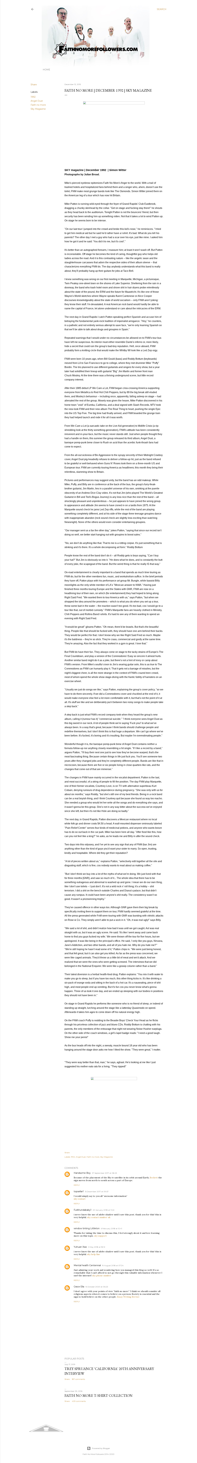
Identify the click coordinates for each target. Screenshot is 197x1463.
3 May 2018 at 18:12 (96, 1247)
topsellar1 (79, 1191)
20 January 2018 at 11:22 (103, 1210)
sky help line (93, 1254)
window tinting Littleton (87, 1228)
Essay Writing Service (128, 1296)
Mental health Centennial (87, 1265)
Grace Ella (79, 1286)
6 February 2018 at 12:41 (111, 1228)
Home (46, 69)
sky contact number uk (98, 1217)
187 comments (78, 1379)
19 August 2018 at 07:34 (113, 1265)
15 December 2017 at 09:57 (97, 1191)
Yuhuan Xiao (80, 1247)
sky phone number (101, 1275)
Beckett (154, 1177)
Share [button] (34, 84)
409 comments (79, 1401)
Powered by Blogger (101, 1448)
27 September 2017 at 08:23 (104, 1173)
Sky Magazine (38, 109)
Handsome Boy (82, 1173)
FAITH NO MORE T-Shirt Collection (98, 1395)
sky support (100, 1235)
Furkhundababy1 (82, 1210)
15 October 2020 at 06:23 (96, 1287)
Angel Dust (37, 101)
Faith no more (38, 105)
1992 (33, 97)
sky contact (79, 1198)
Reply (77, 1185)
